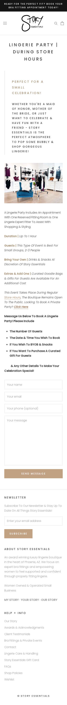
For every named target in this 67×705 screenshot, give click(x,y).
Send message (33, 473)
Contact (10, 647)
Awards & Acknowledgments (24, 628)
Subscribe (18, 533)
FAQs (7, 666)
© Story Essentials (33, 696)
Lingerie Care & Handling (21, 653)
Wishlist (9, 679)
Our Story (10, 621)
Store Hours (12, 297)
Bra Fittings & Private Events (23, 641)
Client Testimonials (17, 634)
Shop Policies (13, 673)
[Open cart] (62, 23)
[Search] (56, 23)
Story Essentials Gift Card (21, 660)
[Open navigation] (5, 23)
